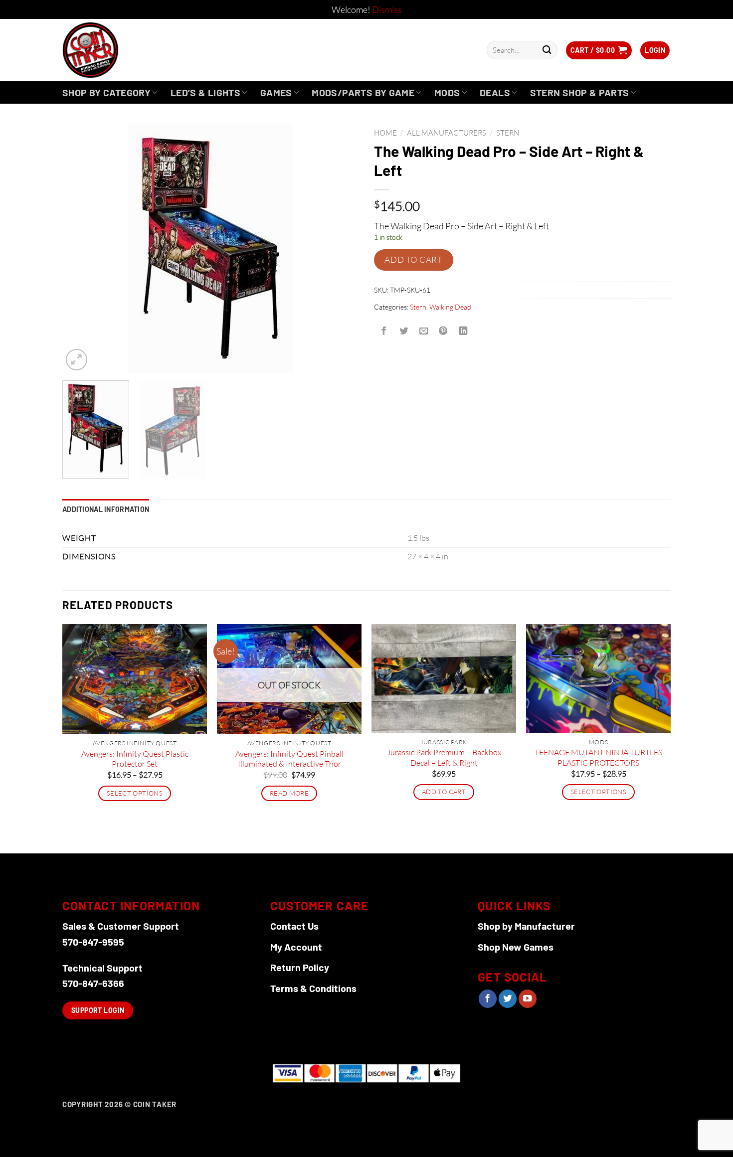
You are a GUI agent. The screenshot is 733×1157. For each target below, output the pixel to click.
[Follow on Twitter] (508, 999)
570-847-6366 (93, 983)
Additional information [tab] (105, 509)
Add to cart (413, 259)
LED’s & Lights (205, 92)
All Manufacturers (446, 133)
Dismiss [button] (387, 9)
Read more (289, 793)
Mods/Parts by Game (363, 92)
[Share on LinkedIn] (463, 331)
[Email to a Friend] (423, 331)
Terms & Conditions (313, 988)
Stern (507, 133)
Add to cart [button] (444, 792)
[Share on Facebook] (384, 331)
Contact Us (294, 926)
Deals (495, 92)
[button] (599, 50)
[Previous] (81, 248)
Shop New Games (515, 947)
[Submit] (547, 50)
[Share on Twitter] (403, 331)
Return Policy (299, 967)
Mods (447, 92)
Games (276, 92)
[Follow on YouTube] (528, 999)
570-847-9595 (93, 942)
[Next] (341, 248)
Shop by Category (106, 92)
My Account (296, 947)
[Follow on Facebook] (488, 999)
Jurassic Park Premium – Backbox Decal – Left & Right (444, 757)
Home (385, 133)
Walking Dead (450, 307)
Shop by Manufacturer (526, 926)
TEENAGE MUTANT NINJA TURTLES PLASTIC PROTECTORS (598, 757)
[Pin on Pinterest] (443, 331)
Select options (135, 793)
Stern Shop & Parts (579, 92)
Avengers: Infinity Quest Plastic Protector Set (134, 759)
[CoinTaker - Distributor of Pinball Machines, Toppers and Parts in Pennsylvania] (117, 50)
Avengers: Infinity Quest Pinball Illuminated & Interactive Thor (289, 759)
